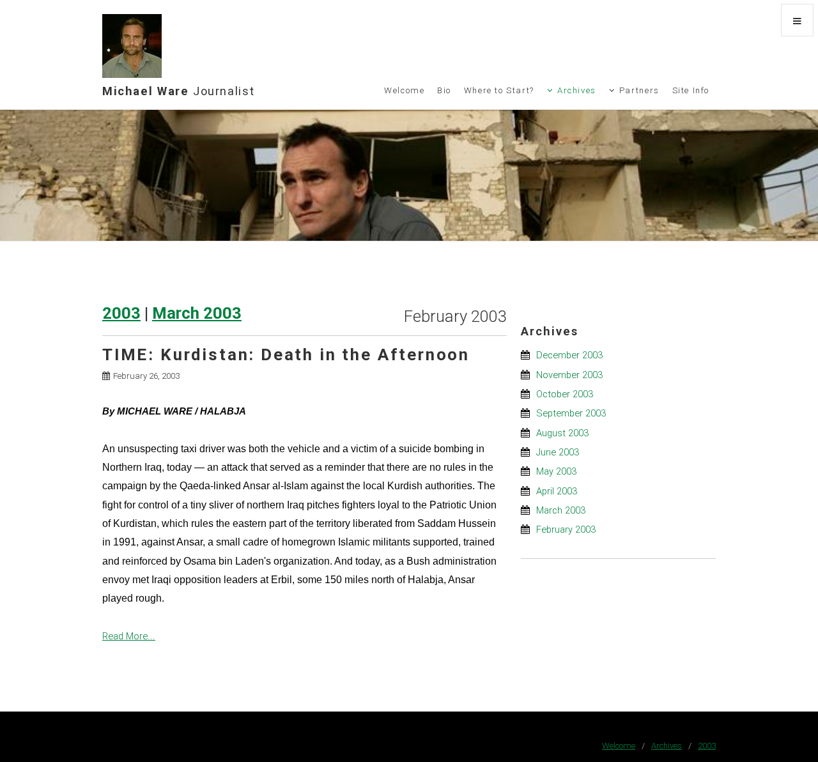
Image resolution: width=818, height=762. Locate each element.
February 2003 (566, 529)
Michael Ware (178, 91)
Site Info (691, 90)
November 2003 (569, 375)
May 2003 (556, 471)
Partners (639, 90)
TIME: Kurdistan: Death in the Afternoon (286, 354)
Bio (444, 90)
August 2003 (562, 433)
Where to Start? (499, 90)
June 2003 (557, 452)
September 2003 (571, 413)
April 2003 (556, 491)
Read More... (128, 636)
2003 (121, 313)
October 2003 (564, 394)
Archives (576, 90)
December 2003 (569, 355)
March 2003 (197, 313)
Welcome (404, 90)
